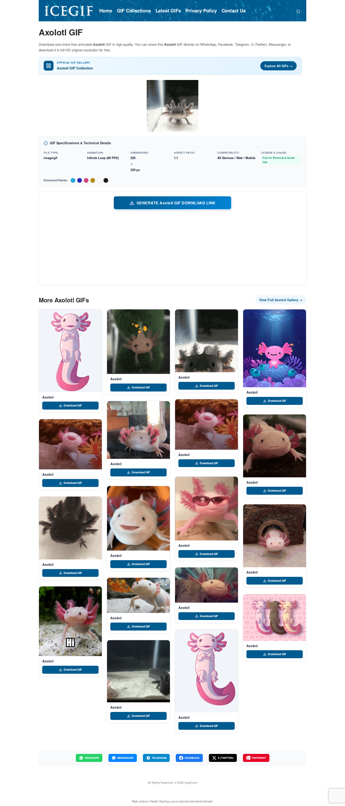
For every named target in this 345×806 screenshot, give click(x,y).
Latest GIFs (168, 10)
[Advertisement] (172, 246)
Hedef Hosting (159, 801)
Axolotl (48, 397)
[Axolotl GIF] (70, 350)
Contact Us (234, 10)
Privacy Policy (201, 10)
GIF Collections (134, 10)
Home (105, 10)
